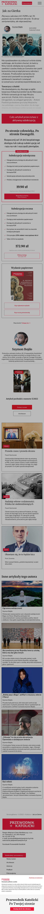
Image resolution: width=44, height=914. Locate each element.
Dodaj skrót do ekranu (22, 909)
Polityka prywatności (35, 877)
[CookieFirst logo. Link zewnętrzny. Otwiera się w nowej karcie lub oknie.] (5, 880)
